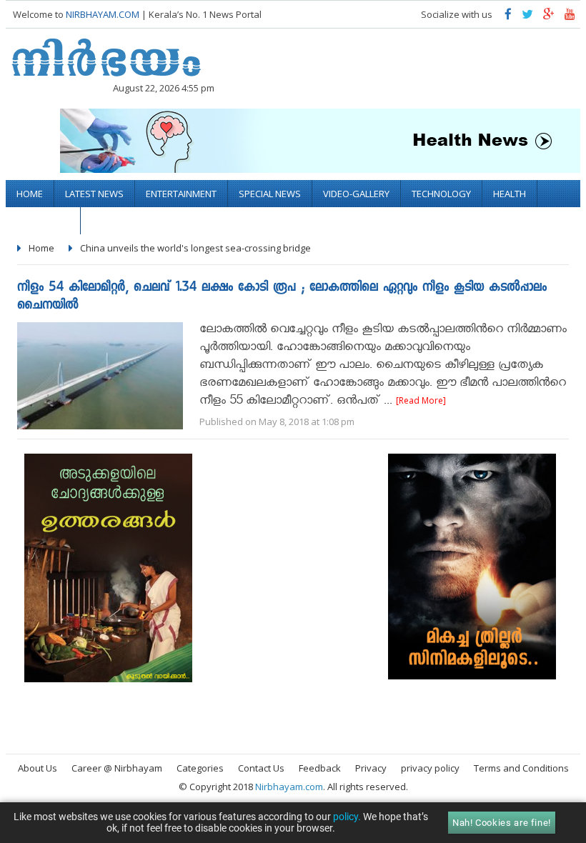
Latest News (94, 193)
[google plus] (549, 17)
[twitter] (527, 17)
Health (509, 193)
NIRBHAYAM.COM (102, 14)
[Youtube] (570, 17)
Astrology (42, 220)
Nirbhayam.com (289, 786)
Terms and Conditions (521, 768)
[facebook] (508, 17)
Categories (200, 768)
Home (29, 193)
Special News (270, 193)
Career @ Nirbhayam (116, 768)
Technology (441, 193)
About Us (37, 768)
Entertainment (181, 193)
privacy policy (430, 768)
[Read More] (421, 400)
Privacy (371, 768)
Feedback (320, 768)
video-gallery (356, 193)
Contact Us (261, 768)
